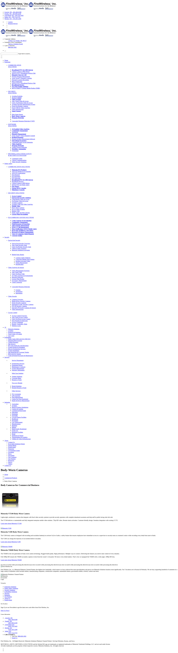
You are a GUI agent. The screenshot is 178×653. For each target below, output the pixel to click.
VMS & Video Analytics (19, 248)
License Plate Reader (18, 279)
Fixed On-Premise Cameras (20, 106)
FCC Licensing (16, 394)
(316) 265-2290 (12, 629)
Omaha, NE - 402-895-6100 (12, 14)
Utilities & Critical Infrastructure (21, 439)
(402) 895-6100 (12, 623)
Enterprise (7, 62)
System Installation (13, 350)
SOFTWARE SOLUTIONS (12, 125)
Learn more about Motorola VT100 (11, 523)
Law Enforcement (17, 422)
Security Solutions (9, 590)
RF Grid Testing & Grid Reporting (18, 345)
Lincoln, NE (8, 618)
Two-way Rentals (17, 383)
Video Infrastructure (18, 109)
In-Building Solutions (10, 592)
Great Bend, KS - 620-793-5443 (13, 15)
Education (15, 412)
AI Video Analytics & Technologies (22, 275)
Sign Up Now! (5, 610)
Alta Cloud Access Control (20, 317)
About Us (7, 598)
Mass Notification (17, 81)
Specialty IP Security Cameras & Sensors (24, 308)
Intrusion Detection (17, 277)
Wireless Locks (16, 325)
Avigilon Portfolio (17, 96)
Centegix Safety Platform (23, 258)
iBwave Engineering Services (16, 349)
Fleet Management (17, 397)
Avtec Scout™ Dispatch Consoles (22, 78)
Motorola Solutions (13, 329)
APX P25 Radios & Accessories (21, 171)
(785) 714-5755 (12, 633)
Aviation (14, 405)
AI (5, 327)
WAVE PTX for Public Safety (20, 185)
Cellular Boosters (13, 342)
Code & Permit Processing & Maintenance (20, 355)
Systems (18, 290)
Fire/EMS (15, 415)
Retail (13, 434)
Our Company (12, 457)
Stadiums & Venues (17, 435)
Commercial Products (10, 478)
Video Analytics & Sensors (16, 267)
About (6, 440)
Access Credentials (17, 322)
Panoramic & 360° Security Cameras (22, 304)
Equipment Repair (17, 365)
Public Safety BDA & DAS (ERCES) (19, 339)
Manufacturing (16, 424)
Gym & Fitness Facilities (19, 417)
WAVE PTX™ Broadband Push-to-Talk (24, 73)
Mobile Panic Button (18, 254)
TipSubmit (15, 132)
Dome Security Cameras (19, 303)
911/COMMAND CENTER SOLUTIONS (21, 217)
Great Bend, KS (9, 624)
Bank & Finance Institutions (20, 407)
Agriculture (15, 404)
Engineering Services (18, 363)
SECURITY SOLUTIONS (12, 92)
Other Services (16, 391)
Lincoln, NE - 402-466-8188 (12, 12)
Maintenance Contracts (18, 367)
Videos (10, 464)
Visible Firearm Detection (19, 147)
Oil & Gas (15, 430)
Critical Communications (19, 160)
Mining (14, 427)
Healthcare (15, 419)
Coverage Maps (16, 378)
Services (6, 357)
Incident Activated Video (23, 261)
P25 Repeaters (16, 176)
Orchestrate (15, 150)
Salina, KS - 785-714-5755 (12, 17)
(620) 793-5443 (12, 626)
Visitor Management (21, 263)
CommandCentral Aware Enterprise (22, 142)
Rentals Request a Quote (19, 388)
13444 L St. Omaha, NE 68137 (17, 40)
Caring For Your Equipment (20, 399)
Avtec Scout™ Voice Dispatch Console (23, 135)
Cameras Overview (17, 299)
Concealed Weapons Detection (21, 287)
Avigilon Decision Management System (23, 104)
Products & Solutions (14, 332)
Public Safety (8, 163)
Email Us (14, 638)
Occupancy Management (19, 280)
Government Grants (14, 450)
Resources (11, 460)
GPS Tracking (16, 395)
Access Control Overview (19, 316)
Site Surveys (11, 344)
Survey (10, 462)
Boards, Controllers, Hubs (19, 324)
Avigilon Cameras (17, 203)
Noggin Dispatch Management (21, 76)
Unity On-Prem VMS (18, 274)
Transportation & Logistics (19, 437)
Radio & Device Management (20, 400)
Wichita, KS (8, 628)
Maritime (14, 425)
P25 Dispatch (16, 175)
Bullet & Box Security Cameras (21, 301)
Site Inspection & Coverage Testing (18, 352)
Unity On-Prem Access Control (21, 319)
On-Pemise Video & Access (20, 201)
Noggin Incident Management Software (23, 139)
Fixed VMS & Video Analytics (21, 108)
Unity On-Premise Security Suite (21, 247)
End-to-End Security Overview (21, 243)
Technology (19, 291)
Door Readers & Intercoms (20, 321)
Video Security (12, 296)
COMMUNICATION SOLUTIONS (14, 66)
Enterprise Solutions (10, 587)
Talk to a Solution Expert (15, 44)
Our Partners (12, 459)
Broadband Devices (17, 181)
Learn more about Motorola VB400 (11, 560)
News (10, 454)
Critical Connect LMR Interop (21, 71)
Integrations (19, 293)
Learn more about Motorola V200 (11, 542)
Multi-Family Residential (19, 429)
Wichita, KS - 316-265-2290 (12, 19)
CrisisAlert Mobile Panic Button (25, 259)
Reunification (19, 264)
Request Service (13, 23)
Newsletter (11, 455)
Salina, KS (7, 631)
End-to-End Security (14, 240)
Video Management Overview (21, 270)
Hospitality (15, 420)
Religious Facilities (17, 432)
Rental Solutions (17, 386)
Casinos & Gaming (17, 409)
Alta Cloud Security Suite (19, 245)
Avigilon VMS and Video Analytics (22, 204)
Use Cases (11, 335)
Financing (11, 449)
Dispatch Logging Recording (20, 80)
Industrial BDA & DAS (15, 340)
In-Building (7, 337)
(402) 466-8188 (12, 619)
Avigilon (10, 330)
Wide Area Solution (17, 373)
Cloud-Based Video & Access (20, 199)
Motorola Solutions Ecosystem (21, 250)
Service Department (17, 360)
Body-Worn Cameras (18, 207)
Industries (7, 402)
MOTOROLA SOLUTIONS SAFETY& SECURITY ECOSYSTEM (20, 154)
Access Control (12, 312)
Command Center (17, 158)
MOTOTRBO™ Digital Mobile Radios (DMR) (26, 88)
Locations (11, 452)
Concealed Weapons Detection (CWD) (23, 121)
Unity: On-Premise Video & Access (22, 103)
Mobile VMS (16, 211)
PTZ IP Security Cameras (19, 306)
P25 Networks (16, 178)
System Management (18, 368)
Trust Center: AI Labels (15, 334)
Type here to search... (24, 53)
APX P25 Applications (18, 173)
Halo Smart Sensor (17, 114)
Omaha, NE (8, 621)
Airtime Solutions (17, 376)
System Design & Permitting (16, 347)
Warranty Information (18, 370)
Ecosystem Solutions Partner (16, 444)
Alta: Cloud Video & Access (20, 101)
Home (6, 60)
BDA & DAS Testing (14, 354)
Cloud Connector (17, 282)
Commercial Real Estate (19, 410)
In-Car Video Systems (18, 209)
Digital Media (12, 445)
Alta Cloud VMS (17, 272)
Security (6, 237)
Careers (10, 22)
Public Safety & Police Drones (21, 212)
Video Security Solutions (19, 162)
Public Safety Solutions (11, 588)
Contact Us (11, 442)
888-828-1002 (12, 47)
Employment (12, 447)
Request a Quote (17, 380)
